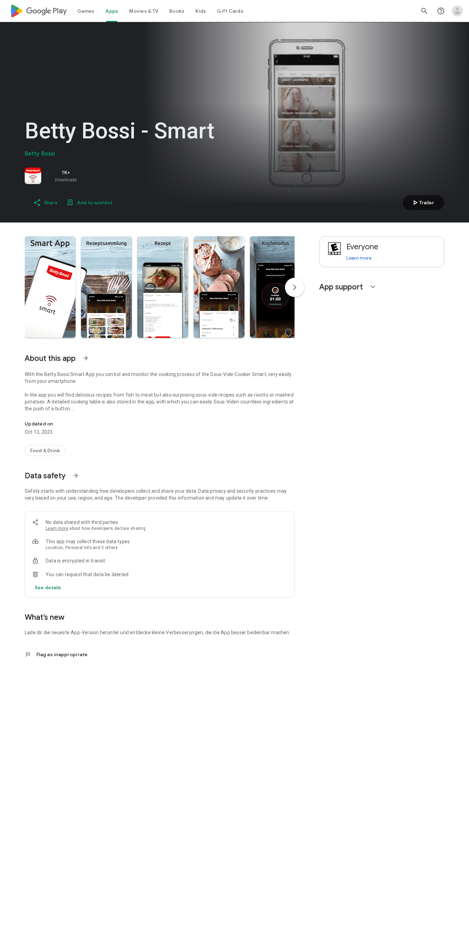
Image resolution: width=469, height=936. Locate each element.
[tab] (86, 11)
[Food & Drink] (45, 450)
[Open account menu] (457, 11)
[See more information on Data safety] (75, 475)
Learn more (57, 528)
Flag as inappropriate (56, 654)
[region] (121, 176)
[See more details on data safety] (48, 587)
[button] (50, 287)
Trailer (422, 202)
